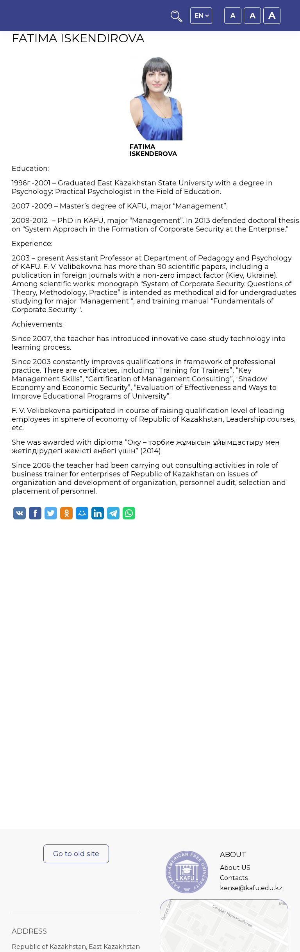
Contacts (234, 878)
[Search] (176, 20)
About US (235, 867)
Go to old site (76, 854)
